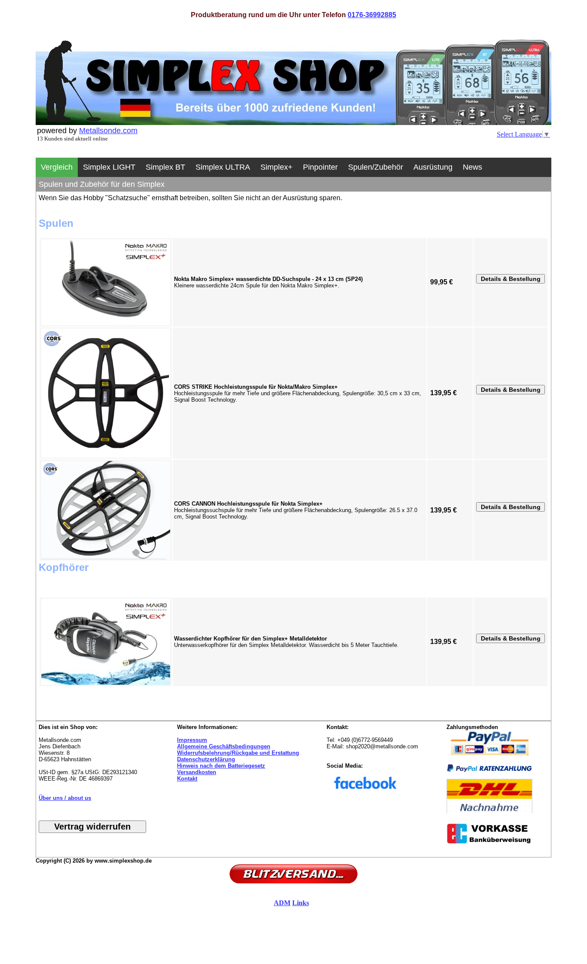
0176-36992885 (372, 14)
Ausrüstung (432, 167)
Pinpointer (320, 167)
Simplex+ (276, 167)
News (472, 167)
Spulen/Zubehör (375, 167)
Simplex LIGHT (109, 167)
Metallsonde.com (108, 130)
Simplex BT (165, 167)
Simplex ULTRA (223, 167)
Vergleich (57, 167)
